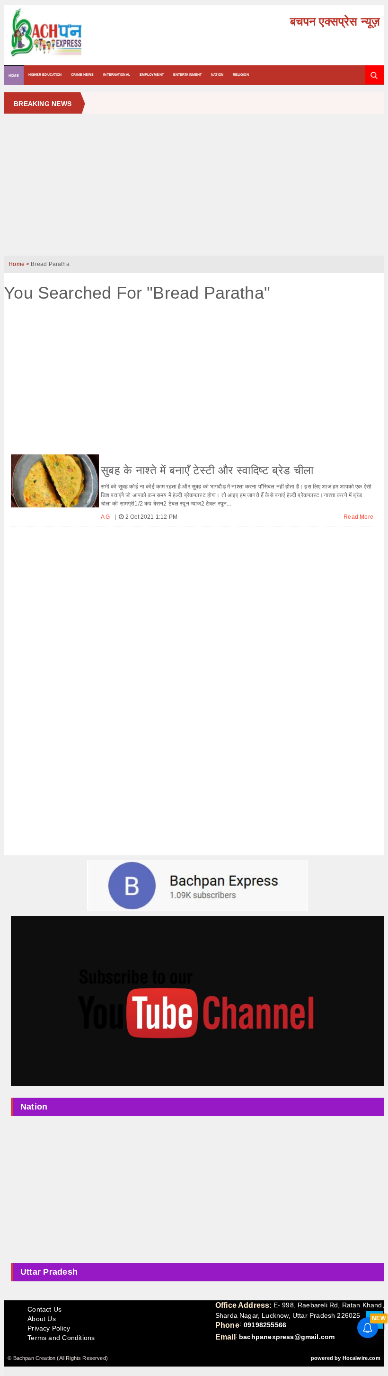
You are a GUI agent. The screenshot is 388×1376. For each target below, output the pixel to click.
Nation (217, 74)
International (116, 74)
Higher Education (45, 74)
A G (106, 517)
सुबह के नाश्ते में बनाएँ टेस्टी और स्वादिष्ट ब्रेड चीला (207, 470)
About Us (41, 1319)
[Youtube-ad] (197, 1000)
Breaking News (42, 103)
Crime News (82, 74)
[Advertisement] (194, 187)
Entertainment (187, 74)
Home (13, 75)
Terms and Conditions (61, 1337)
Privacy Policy (48, 1328)
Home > (20, 264)
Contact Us (44, 1309)
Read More (358, 517)
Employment (152, 74)
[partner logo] (68, 32)
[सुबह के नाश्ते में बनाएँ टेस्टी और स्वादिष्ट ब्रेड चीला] (55, 480)
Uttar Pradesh (49, 1272)
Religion (241, 74)
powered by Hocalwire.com (345, 1358)
